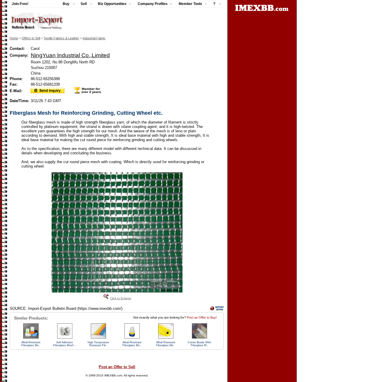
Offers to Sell (31, 38)
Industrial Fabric (94, 38)
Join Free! (20, 4)
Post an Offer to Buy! (202, 317)
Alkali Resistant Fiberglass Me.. (165, 344)
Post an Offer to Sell (117, 367)
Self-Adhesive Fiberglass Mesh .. (64, 344)
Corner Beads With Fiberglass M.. (199, 344)
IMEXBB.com (113, 375)
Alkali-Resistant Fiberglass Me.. (30, 344)
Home (14, 38)
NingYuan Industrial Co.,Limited (70, 55)
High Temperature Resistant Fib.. (98, 344)
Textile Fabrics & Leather (61, 38)
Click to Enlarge (120, 298)
